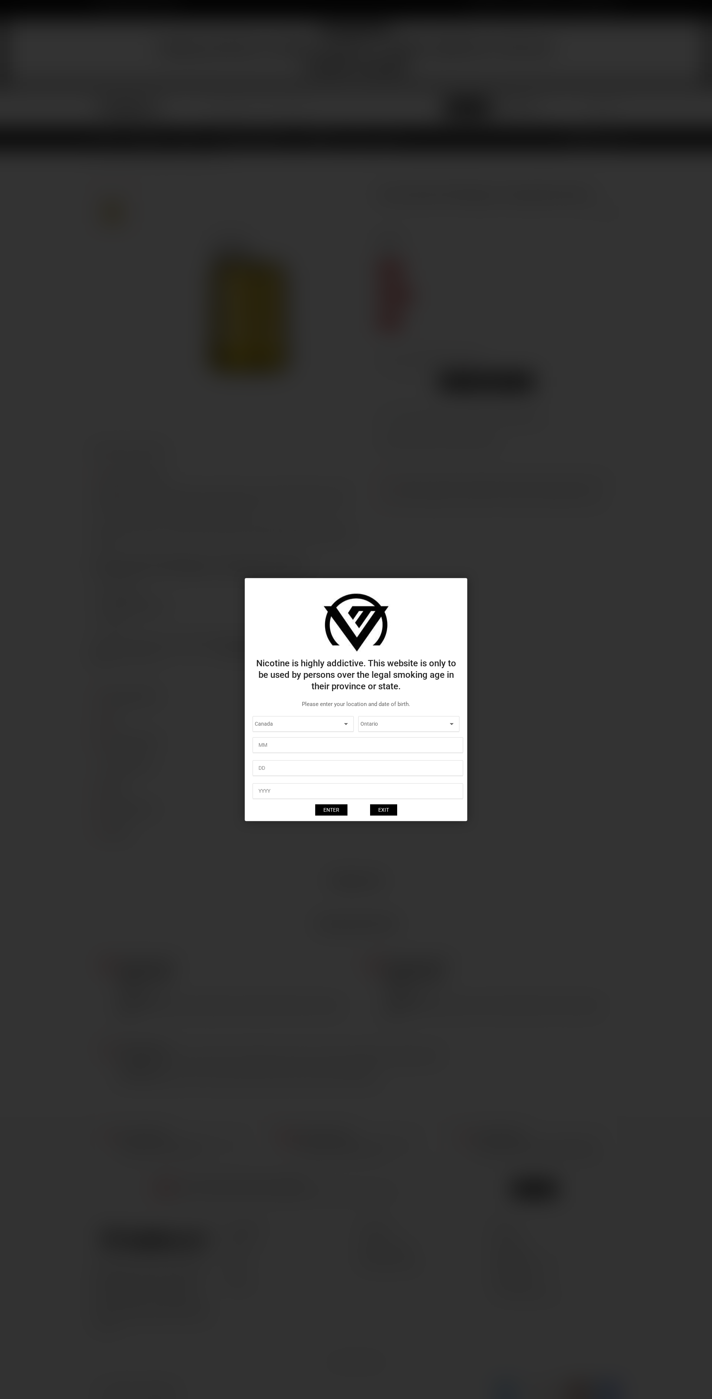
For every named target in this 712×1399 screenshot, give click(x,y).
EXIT (383, 810)
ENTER (331, 810)
